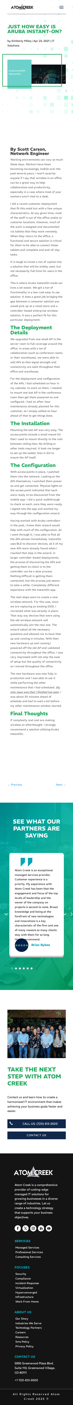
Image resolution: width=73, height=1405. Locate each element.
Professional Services (29, 1252)
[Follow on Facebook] (18, 1228)
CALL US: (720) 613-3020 (40, 1124)
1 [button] (12, 968)
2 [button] (16, 968)
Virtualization (24, 1288)
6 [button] (32, 968)
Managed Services (27, 1247)
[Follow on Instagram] (33, 1228)
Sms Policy (22, 1341)
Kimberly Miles (21, 41)
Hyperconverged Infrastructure (26, 1295)
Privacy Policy (24, 1346)
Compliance (23, 1278)
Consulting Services (28, 1257)
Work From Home (27, 1301)
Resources (21, 1337)
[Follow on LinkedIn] (41, 1228)
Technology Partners (28, 1327)
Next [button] (65, 914)
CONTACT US (36, 1135)
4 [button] (24, 968)
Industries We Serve (28, 1323)
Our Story (21, 1318)
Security (20, 1274)
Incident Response (27, 1283)
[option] (36, 906)
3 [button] (20, 968)
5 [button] (28, 968)
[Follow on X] (25, 1228)
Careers (20, 1332)
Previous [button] (7, 914)
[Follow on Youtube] (49, 1228)
